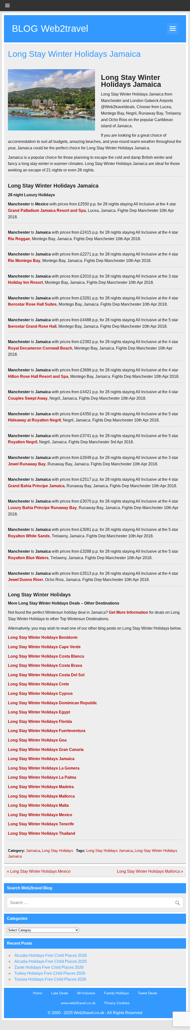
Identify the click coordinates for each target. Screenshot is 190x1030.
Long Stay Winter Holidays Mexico (40, 815)
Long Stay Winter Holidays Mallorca (41, 796)
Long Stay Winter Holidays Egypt (39, 712)
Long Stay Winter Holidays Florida (40, 721)
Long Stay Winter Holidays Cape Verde (44, 647)
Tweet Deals (147, 993)
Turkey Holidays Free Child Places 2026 (49, 973)
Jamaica (33, 850)
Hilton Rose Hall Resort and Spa (38, 376)
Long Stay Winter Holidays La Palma (42, 777)
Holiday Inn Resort (25, 282)
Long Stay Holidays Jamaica (109, 850)
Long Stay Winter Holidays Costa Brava (45, 665)
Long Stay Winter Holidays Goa (37, 740)
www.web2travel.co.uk (78, 1003)
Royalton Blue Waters (28, 558)
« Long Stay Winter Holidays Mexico (39, 871)
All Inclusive (86, 993)
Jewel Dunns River (25, 580)
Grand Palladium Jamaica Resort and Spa (47, 210)
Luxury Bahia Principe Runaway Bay (42, 508)
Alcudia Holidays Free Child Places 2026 (50, 955)
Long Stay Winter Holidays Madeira (41, 787)
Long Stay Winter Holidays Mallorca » (150, 871)
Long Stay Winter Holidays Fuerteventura (46, 731)
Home (37, 993)
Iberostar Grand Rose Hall (32, 326)
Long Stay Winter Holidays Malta (38, 805)
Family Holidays (116, 993)
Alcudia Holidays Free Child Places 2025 (50, 961)
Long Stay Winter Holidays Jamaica (41, 759)
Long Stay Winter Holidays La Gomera (43, 768)
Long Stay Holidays (57, 850)
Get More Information (128, 612)
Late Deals (59, 993)
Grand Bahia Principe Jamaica (36, 486)
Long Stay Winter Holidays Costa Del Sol (46, 675)
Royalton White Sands (29, 536)
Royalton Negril (22, 442)
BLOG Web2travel (50, 28)
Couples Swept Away (28, 398)
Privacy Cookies (116, 1003)
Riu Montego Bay (24, 260)
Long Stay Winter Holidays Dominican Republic (52, 703)
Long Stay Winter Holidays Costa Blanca (46, 656)
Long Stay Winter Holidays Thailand (41, 833)
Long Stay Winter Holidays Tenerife (41, 824)
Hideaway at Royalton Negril (34, 420)
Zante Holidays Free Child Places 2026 (49, 967)
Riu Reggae (19, 239)
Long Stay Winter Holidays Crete (38, 684)
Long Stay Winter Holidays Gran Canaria (46, 749)
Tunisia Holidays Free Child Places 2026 (50, 979)
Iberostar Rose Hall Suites (32, 304)
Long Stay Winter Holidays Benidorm (42, 637)
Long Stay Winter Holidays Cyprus (40, 693)
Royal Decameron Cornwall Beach (40, 348)
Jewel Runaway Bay (27, 464)
